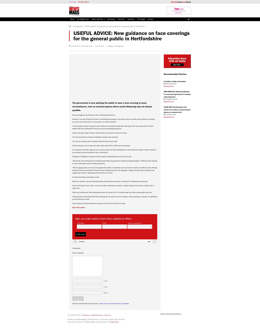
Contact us (86, 315)
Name (106, 281)
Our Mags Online (83, 19)
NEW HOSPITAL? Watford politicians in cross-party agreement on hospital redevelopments (177, 94)
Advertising (111, 19)
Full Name (80, 223)
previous (81, 241)
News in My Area (97, 19)
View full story (168, 86)
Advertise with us (83, 2)
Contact (150, 19)
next (149, 241)
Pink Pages (72, 2)
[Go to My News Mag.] (70, 26)
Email (104, 223)
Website (106, 293)
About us (108, 315)
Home (72, 19)
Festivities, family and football (174, 81)
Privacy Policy (114, 322)
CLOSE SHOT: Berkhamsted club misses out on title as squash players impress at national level (177, 109)
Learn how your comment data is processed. (114, 303)
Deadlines (131, 19)
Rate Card (121, 19)
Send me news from (134, 223)
